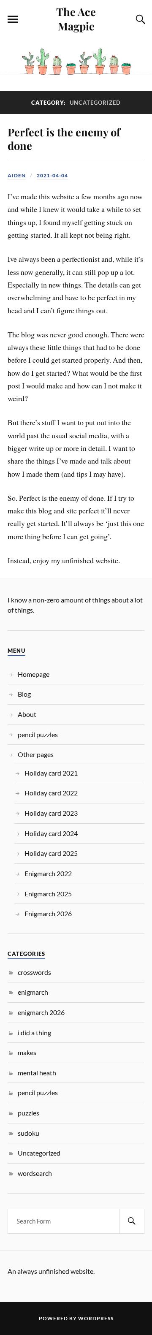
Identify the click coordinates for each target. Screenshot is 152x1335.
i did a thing (34, 1032)
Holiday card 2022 (51, 793)
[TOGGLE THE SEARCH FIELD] (139, 19)
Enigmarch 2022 (48, 873)
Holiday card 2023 (51, 813)
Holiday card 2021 (51, 773)
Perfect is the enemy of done (64, 138)
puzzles (28, 1113)
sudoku (28, 1133)
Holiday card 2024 (51, 833)
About (27, 714)
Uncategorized (39, 1153)
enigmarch (33, 992)
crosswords (34, 972)
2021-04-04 (52, 175)
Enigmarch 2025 (48, 894)
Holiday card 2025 (51, 853)
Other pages (36, 754)
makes (27, 1052)
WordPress (96, 1318)
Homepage (33, 674)
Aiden (17, 175)
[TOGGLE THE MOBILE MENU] (13, 19)
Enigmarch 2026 (48, 913)
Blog (24, 694)
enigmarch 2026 (41, 1012)
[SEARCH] (131, 1221)
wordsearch (35, 1173)
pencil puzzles (38, 734)
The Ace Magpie (76, 18)
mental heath (37, 1073)
